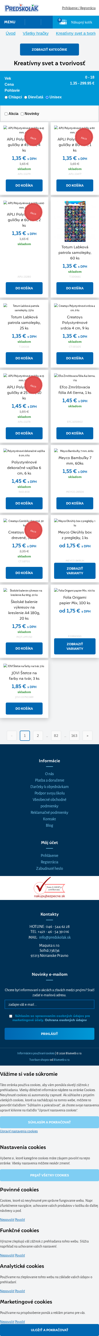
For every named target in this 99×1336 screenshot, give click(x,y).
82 (56, 735)
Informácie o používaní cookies (36, 1053)
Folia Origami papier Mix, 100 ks (74, 600)
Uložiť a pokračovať (49, 1330)
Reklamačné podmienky (49, 812)
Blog (49, 825)
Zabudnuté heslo (49, 868)
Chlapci (15, 97)
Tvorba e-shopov (39, 1059)
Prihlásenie (49, 855)
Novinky (32, 114)
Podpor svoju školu (50, 793)
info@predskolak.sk (55, 937)
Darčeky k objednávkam (49, 786)
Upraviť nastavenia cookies (19, 1131)
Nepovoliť (7, 1219)
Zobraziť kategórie (49, 49)
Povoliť (20, 1219)
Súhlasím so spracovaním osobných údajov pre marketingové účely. (51, 1018)
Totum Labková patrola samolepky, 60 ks (74, 253)
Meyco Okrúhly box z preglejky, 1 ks (75, 535)
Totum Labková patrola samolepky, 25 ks (24, 323)
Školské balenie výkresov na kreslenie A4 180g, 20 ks (24, 610)
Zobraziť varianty (75, 570)
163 (74, 735)
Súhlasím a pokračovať (49, 1122)
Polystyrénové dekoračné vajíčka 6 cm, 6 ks (24, 468)
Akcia (13, 114)
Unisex (56, 97)
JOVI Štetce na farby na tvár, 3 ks (24, 676)
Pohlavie (12, 90)
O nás (49, 773)
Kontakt (49, 818)
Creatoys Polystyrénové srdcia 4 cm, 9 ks (75, 323)
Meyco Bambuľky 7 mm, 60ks (74, 460)
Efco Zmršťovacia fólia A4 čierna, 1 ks (74, 390)
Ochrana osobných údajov (66, 1020)
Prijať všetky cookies (49, 1175)
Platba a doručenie (49, 780)
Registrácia (49, 861)
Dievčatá (35, 97)
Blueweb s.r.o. (62, 1059)
